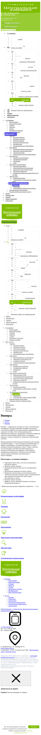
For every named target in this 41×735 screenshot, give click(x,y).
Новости (12, 127)
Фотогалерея (13, 122)
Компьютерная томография (18, 190)
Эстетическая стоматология (18, 183)
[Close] (16, 678)
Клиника (7, 579)
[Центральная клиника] (11, 575)
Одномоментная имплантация (23, 168)
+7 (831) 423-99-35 (7, 627)
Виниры (15, 185)
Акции (8, 407)
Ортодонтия (13, 156)
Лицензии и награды (16, 130)
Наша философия (15, 124)
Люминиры (16, 186)
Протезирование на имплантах (23, 149)
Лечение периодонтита (20, 142)
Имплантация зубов (19, 166)
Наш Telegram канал (14, 592)
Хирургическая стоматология (23, 169)
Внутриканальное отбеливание (23, 146)
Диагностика (13, 176)
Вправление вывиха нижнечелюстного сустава (25, 174)
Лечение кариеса (18, 137)
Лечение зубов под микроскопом (20, 192)
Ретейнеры (16, 161)
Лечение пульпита (19, 139)
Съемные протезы (19, 153)
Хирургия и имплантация (17, 164)
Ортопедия (13, 147)
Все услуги (10, 134)
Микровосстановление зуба (22, 151)
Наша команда (11, 409)
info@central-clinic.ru (7, 648)
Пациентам (10, 405)
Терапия (12, 136)
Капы (14, 163)
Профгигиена (17, 144)
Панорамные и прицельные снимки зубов (24, 180)
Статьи (11, 129)
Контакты (9, 201)
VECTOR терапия (18, 141)
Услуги (7, 595)
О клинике (10, 120)
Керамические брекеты (21, 158)
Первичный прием (19, 178)
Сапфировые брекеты (20, 159)
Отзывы (11, 125)
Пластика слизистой (20, 171)
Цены (8, 403)
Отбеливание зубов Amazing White (24, 188)
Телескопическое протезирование (24, 154)
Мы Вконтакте (13, 591)
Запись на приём (17, 240)
